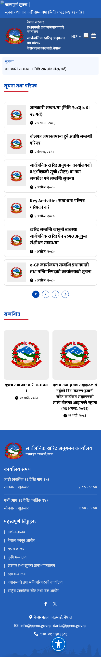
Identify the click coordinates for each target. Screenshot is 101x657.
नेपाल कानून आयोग (21, 540)
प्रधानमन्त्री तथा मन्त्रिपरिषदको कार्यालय (35, 582)
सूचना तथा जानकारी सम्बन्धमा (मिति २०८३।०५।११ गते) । (44, 12)
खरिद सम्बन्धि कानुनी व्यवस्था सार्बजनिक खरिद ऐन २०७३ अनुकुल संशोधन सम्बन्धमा (58, 236)
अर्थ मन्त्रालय (16, 532)
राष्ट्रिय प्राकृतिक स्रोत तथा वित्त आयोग (33, 591)
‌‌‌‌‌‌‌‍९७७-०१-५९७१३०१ (53, 634)
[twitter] (55, 604)
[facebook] (45, 604)
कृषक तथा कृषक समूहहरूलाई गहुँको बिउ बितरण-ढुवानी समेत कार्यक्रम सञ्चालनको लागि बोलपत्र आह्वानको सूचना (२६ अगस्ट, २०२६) (75, 397)
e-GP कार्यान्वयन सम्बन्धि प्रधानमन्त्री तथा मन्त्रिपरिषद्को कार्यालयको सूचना (60, 269)
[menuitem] (50, 487)
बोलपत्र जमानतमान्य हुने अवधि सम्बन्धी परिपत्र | (61, 140)
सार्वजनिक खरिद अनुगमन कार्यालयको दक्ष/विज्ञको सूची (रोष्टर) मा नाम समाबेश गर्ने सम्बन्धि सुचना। (61, 172)
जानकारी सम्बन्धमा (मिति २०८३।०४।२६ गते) (35, 69)
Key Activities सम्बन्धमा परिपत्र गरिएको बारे (57, 204)
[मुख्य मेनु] (93, 36)
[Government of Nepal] (15, 36)
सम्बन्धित (12, 314)
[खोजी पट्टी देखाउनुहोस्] (86, 35)
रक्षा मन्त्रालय (16, 574)
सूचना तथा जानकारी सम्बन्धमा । (26, 388)
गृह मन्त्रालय (16, 549)
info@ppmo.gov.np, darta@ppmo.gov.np (53, 626)
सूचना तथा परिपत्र (20, 86)
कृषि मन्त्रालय (17, 557)
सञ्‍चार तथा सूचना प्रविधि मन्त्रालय (31, 565)
